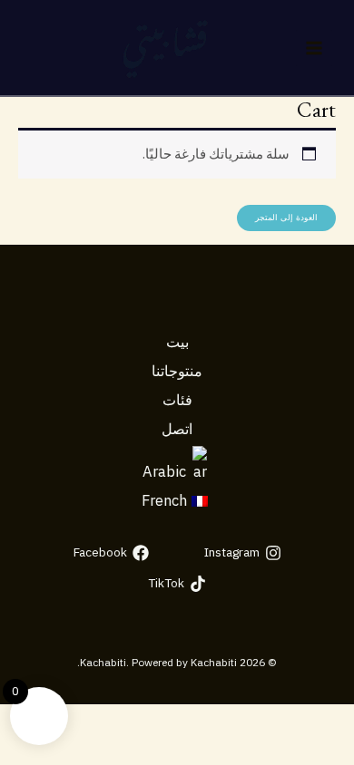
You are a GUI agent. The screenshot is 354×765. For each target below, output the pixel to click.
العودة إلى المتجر (286, 217)
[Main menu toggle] (314, 48)
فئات (177, 400)
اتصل (177, 429)
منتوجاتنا (177, 371)
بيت (177, 342)
